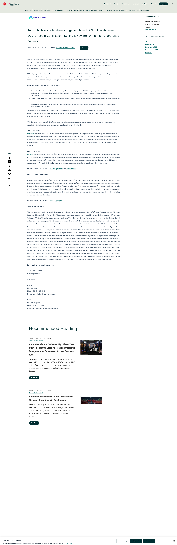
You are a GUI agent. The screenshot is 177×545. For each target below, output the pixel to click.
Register (163, 4)
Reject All (136, 541)
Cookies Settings (123, 541)
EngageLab (31, 134)
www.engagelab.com (56, 169)
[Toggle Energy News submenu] (65, 10)
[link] (107, 4)
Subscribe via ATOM (151, 50)
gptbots (72, 169)
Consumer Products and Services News (38, 10)
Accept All (149, 541)
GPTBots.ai (31, 154)
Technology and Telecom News (139, 10)
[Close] (174, 541)
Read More (34, 377)
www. (68, 169)
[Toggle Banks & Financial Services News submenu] (89, 10)
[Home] (11, 4)
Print (146, 41)
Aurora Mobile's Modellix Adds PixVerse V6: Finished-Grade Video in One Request (51, 398)
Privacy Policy (68, 543)
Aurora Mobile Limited (65, 47)
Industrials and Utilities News (115, 10)
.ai (75, 169)
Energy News (58, 10)
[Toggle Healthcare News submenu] (104, 10)
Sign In (153, 4)
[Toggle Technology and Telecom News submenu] (151, 10)
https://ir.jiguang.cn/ (56, 201)
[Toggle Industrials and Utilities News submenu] (127, 10)
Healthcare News (97, 10)
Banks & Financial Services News (77, 10)
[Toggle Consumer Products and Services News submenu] (53, 10)
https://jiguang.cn (150, 29)
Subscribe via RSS (151, 47)
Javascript (148, 53)
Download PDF (150, 44)
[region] (88, 541)
